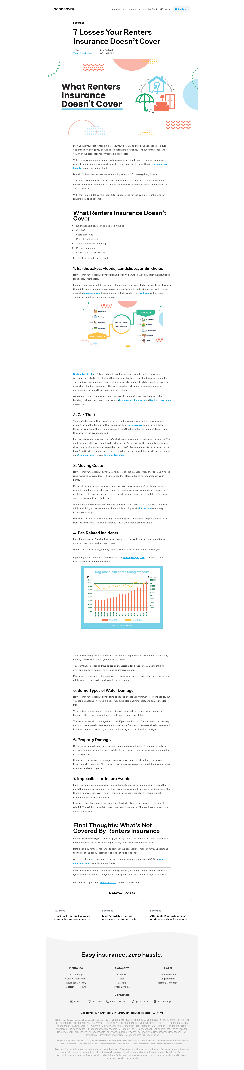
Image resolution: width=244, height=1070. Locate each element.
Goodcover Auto (86, 455)
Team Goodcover (82, 53)
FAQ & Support (166, 1001)
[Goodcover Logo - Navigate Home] (64, 9)
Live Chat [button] (97, 1001)
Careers (122, 982)
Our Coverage (75, 974)
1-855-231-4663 (119, 1001)
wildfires (144, 293)
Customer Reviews (76, 986)
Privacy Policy (168, 974)
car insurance (134, 425)
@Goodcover (142, 1001)
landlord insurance (160, 400)
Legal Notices (168, 978)
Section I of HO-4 (82, 374)
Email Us (79, 1001)
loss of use (145, 508)
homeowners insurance (132, 400)
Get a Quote (181, 9)
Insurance (78, 23)
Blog (122, 978)
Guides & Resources (76, 978)
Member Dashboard (115, 455)
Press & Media (122, 986)
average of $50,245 (133, 557)
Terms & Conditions (168, 982)
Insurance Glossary (76, 982)
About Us (122, 974)
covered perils (92, 293)
